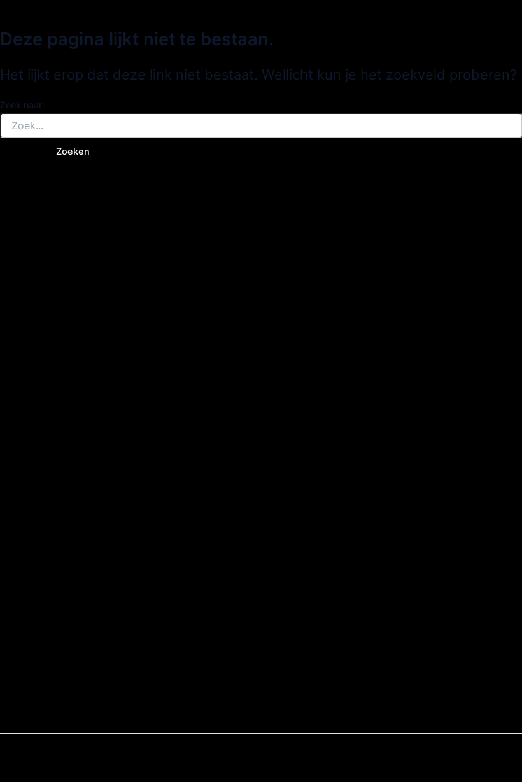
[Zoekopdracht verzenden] (18, 152)
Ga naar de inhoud (40, 7)
